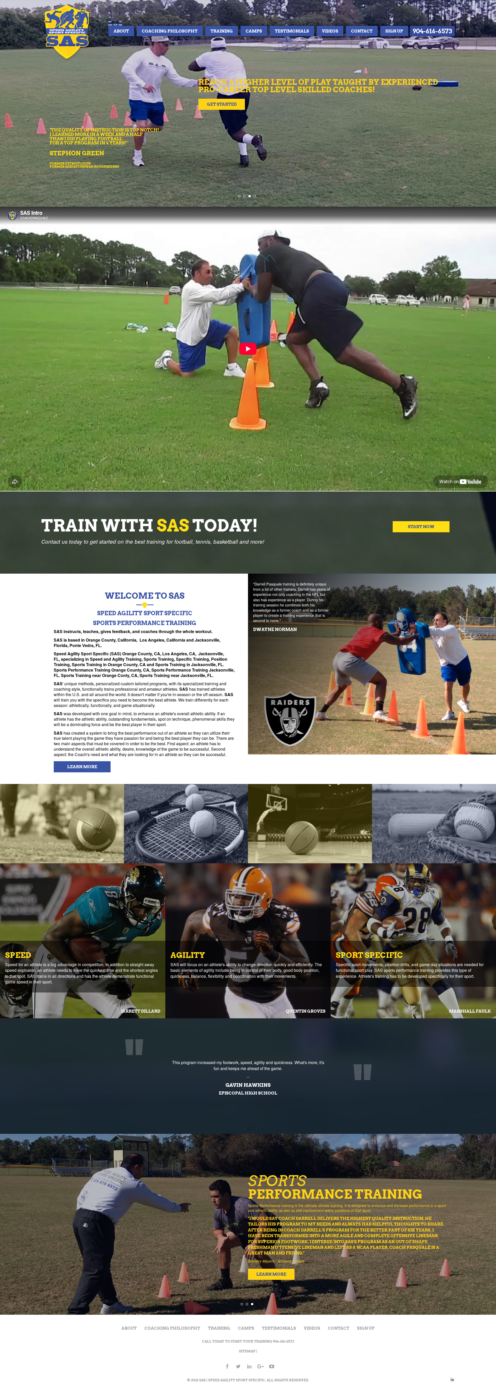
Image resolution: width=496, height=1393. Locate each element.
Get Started (284, 109)
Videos (330, 31)
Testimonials (292, 31)
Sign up (394, 31)
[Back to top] (487, 1384)
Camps (254, 31)
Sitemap (247, 1351)
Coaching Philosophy (170, 31)
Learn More (82, 766)
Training (222, 31)
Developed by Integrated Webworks (452, 1379)
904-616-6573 (432, 31)
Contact (362, 31)
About (121, 31)
